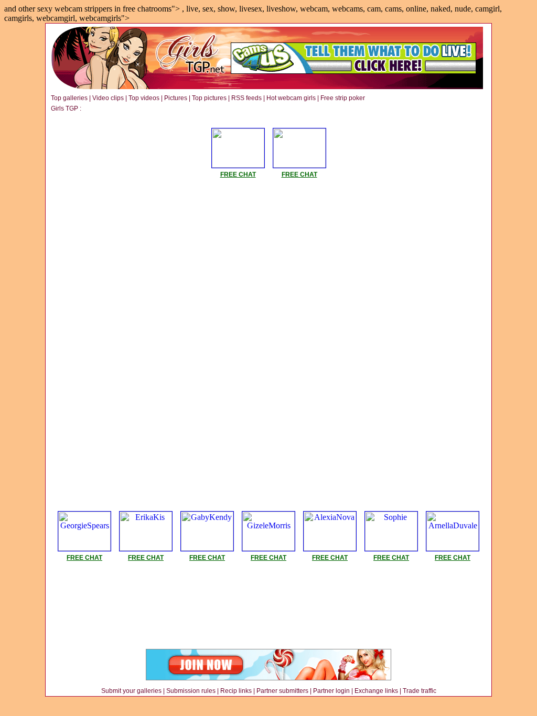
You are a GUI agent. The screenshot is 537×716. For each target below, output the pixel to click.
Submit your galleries (131, 691)
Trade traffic (419, 691)
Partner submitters (282, 691)
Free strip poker (342, 98)
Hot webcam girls (291, 98)
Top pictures (209, 98)
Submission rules (191, 691)
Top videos (143, 98)
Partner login (331, 691)
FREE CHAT (238, 174)
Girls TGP (64, 108)
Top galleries (69, 98)
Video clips (108, 98)
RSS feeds (246, 98)
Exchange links (376, 691)
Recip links (236, 691)
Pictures (175, 98)
